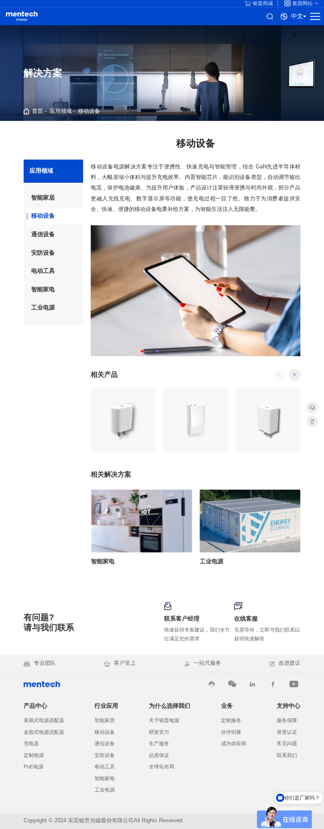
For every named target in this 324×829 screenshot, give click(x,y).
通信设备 (43, 234)
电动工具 (43, 271)
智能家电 (43, 289)
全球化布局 (161, 767)
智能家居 (43, 198)
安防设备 (43, 253)
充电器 (31, 743)
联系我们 (287, 755)
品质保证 (159, 755)
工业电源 (43, 307)
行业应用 (106, 706)
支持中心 (288, 706)
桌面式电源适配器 (44, 732)
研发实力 (159, 732)
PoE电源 (33, 767)
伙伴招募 (231, 732)
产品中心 (35, 706)
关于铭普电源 (164, 720)
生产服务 (159, 743)
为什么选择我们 (169, 706)
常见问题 (287, 743)
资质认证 (287, 732)
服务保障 (287, 720)
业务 (227, 706)
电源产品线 (22, 16)
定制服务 (231, 720)
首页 (37, 111)
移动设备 (89, 111)
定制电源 (34, 755)
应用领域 (61, 111)
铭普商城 (263, 3)
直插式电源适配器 (44, 720)
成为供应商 (233, 743)
